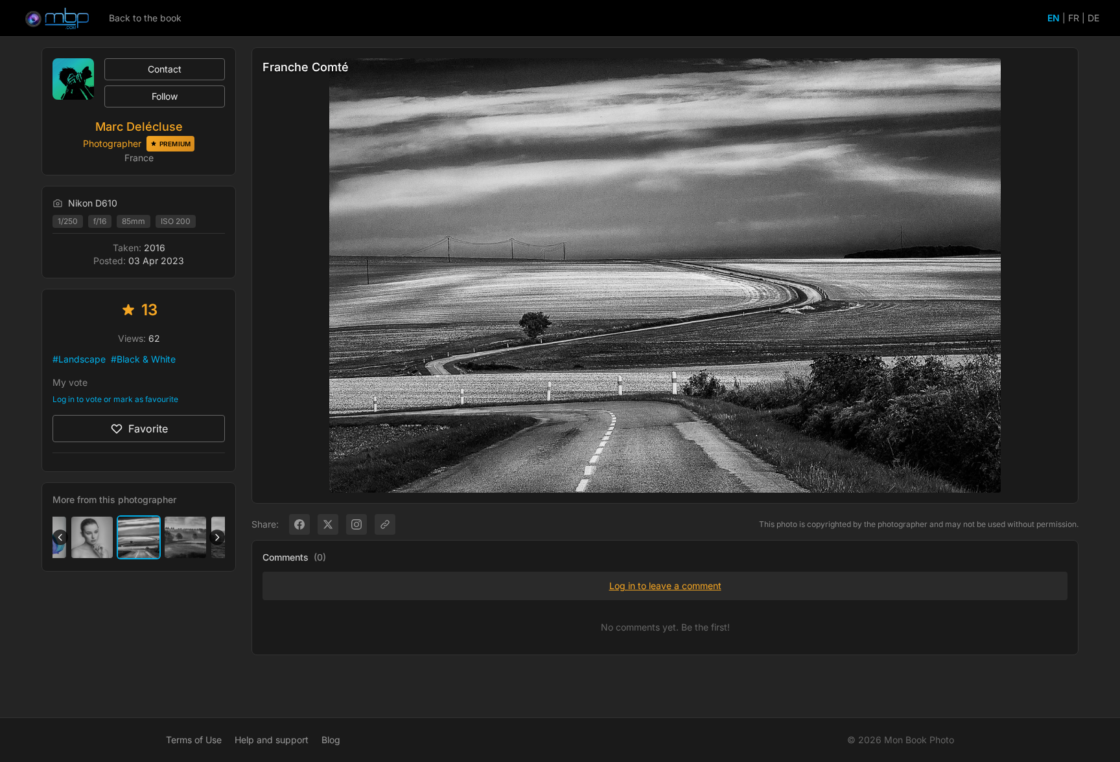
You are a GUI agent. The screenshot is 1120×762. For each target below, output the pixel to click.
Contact (164, 68)
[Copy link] (385, 524)
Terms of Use (194, 739)
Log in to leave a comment (665, 585)
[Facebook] (299, 524)
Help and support (272, 739)
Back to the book (145, 17)
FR (1073, 17)
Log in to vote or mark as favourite (115, 399)
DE (1093, 17)
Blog (330, 739)
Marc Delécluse (139, 126)
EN (1053, 17)
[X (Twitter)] (328, 524)
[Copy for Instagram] (356, 524)
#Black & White (143, 358)
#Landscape (79, 358)
